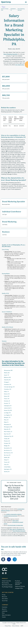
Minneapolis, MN (8, 427)
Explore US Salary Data (4, 9)
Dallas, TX (6, 391)
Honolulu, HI (7, 401)
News (3, 613)
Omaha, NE (6, 438)
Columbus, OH (7, 389)
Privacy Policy (8, 625)
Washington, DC (8, 469)
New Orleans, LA (8, 431)
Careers (4, 617)
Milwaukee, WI (7, 424)
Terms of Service (15, 625)
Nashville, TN (7, 429)
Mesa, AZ (6, 419)
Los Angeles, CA (8, 415)
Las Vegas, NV (7, 412)
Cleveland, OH (7, 384)
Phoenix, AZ (7, 441)
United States (7, 467)
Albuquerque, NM (8, 370)
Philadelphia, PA (13, 9)
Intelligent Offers (19, 588)
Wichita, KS (6, 471)
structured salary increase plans (15, 525)
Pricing (3, 594)
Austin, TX (6, 375)
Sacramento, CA (8, 448)
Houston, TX (7, 403)
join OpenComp (19, 64)
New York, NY (7, 434)
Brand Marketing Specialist (21, 9)
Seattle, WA (6, 457)
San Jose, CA (7, 455)
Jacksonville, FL (8, 408)
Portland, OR (7, 443)
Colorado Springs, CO (9, 386)
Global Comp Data (6, 580)
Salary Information (6, 615)
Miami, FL (6, 422)
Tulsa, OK (6, 464)
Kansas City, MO (8, 410)
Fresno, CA (6, 398)
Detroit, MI (6, 396)
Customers (4, 607)
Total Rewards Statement (18, 583)
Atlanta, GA (6, 372)
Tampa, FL (6, 459)
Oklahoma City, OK (8, 436)
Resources (4, 596)
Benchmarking (5, 582)
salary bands (16, 520)
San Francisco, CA (8, 452)
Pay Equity (17, 580)
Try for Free (4, 600)
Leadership (4, 611)
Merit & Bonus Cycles (7, 584)
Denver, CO (7, 394)
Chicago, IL (6, 382)
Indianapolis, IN (7, 405)
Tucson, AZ (6, 462)
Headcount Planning (20, 586)
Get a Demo (5, 598)
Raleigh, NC (7, 445)
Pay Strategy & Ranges (7, 586)
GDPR (22, 625)
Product (5, 578)
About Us (4, 609)
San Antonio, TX (8, 450)
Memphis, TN (7, 417)
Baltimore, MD (7, 377)
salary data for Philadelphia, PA (17, 529)
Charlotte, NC (7, 379)
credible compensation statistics (14, 514)
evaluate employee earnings (10, 515)
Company (5, 604)
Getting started (7, 592)
